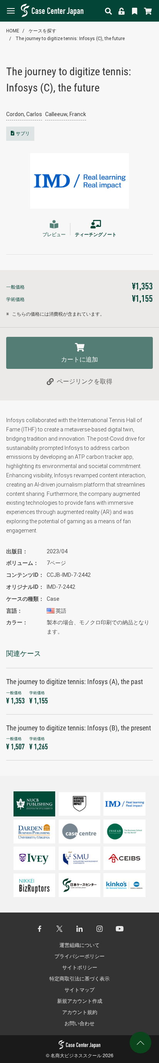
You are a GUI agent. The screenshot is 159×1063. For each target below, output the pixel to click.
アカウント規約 (79, 1012)
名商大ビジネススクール (76, 1055)
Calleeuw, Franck (65, 114)
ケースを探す (42, 31)
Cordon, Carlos (24, 114)
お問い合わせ (79, 1023)
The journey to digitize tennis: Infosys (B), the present (78, 728)
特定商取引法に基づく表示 (79, 979)
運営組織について (79, 945)
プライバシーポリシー (79, 956)
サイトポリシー (79, 967)
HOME (12, 31)
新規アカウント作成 (79, 1001)
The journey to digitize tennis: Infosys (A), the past (74, 682)
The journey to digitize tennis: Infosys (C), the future (70, 38)
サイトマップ (79, 990)
